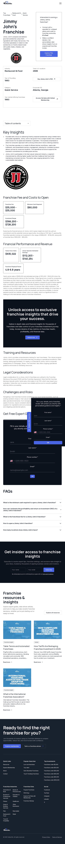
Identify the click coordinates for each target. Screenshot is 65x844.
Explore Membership (9, 767)
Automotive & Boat (7, 790)
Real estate (16, 811)
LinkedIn (46, 799)
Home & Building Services (5, 806)
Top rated (26, 767)
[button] (60, 3)
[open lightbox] (16, 177)
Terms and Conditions (47, 574)
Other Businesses (16, 805)
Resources (6, 764)
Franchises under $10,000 (51, 767)
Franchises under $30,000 (51, 774)
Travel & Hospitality (6, 819)
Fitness (5, 801)
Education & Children (16, 795)
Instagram (46, 796)
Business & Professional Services (7, 796)
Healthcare (16, 801)
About (5, 770)
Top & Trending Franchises (31, 774)
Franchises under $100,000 (51, 780)
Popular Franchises (29, 790)
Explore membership (12, 746)
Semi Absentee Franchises (31, 770)
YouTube (46, 793)
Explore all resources (53, 612)
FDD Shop (26, 793)
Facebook (47, 790)
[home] (7, 2)
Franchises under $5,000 (51, 764)
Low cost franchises (29, 764)
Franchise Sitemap (29, 801)
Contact (5, 774)
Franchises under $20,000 (51, 770)
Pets (4, 811)
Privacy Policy (46, 837)
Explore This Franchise (49, 54)
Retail (14, 814)
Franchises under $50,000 (51, 777)
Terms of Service (57, 837)
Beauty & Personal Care (17, 790)
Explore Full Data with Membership (30, 796)
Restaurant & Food (6, 815)
